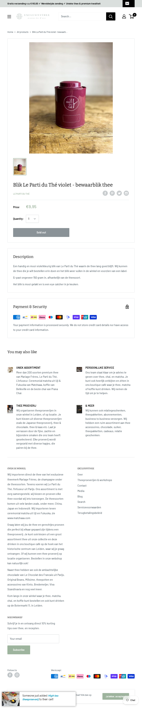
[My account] (124, 16)
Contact (82, 485)
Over (80, 474)
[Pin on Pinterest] (112, 193)
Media (80, 490)
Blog (80, 496)
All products (22, 32)
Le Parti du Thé (21, 193)
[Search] (110, 16)
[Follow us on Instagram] (17, 675)
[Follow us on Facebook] (10, 675)
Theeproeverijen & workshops (94, 480)
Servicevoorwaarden (89, 507)
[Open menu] (9, 16)
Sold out (41, 232)
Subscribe (19, 649)
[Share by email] (126, 193)
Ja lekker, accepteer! (116, 696)
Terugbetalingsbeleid (89, 512)
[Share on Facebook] (105, 193)
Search (81, 501)
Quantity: (18, 218)
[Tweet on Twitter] (119, 193)
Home (10, 32)
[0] (131, 16)
